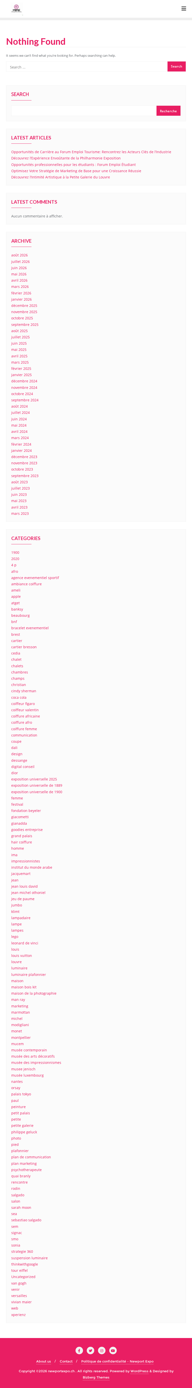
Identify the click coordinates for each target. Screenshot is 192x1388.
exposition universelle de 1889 (36, 785)
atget (15, 603)
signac (16, 1232)
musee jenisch (23, 1069)
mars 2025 (20, 362)
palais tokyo (21, 1094)
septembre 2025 (24, 324)
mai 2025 (18, 349)
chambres (19, 672)
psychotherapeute (26, 1169)
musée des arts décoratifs (33, 1056)
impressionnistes (25, 861)
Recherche (168, 111)
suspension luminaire (29, 1258)
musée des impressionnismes (36, 1062)
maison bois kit (23, 987)
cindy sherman (23, 691)
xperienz (18, 1314)
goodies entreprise (27, 829)
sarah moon (21, 1207)
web (14, 1308)
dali (14, 747)
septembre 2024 (24, 400)
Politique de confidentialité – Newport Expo (117, 1361)
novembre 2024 (24, 387)
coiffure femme (24, 728)
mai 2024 (18, 425)
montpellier (21, 1037)
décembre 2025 (24, 305)
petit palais (20, 1113)
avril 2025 (19, 356)
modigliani (20, 1024)
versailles (19, 1295)
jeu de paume (22, 898)
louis (15, 949)
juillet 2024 (20, 412)
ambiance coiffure (26, 584)
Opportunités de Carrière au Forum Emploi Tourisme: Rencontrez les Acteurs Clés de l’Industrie (91, 151)
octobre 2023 (22, 469)
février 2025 (21, 368)
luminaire (19, 968)
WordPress (139, 1371)
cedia (15, 653)
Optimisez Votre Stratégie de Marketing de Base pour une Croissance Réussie (76, 170)
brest (15, 634)
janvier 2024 (21, 450)
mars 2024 (20, 437)
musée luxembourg (27, 1075)
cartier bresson (24, 647)
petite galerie (22, 1125)
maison (17, 980)
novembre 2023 (24, 463)
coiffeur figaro (23, 703)
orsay (15, 1087)
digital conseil (22, 766)
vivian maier (21, 1302)
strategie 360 (22, 1251)
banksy (17, 609)
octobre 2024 (22, 393)
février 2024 (21, 444)
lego (14, 936)
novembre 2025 (24, 311)
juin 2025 (19, 343)
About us (43, 1361)
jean (14, 880)
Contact (66, 1361)
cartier (16, 640)
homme (17, 848)
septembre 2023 (24, 475)
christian (18, 684)
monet (16, 1031)
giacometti (20, 816)
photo (16, 1138)
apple (16, 596)
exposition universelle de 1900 (36, 791)
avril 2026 (19, 280)
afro (14, 571)
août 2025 (19, 330)
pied (15, 1144)
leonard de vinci (24, 943)
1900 (15, 552)
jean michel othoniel (28, 892)
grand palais (21, 835)
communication (24, 735)
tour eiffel (19, 1270)
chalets (17, 666)
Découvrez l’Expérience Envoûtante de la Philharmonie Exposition (66, 158)
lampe (16, 924)
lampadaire (20, 917)
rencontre (19, 1182)
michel (16, 1018)
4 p (13, 565)
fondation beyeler (26, 810)
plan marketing (24, 1163)
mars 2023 (20, 513)
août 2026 (19, 255)
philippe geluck (24, 1132)
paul (15, 1100)
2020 (15, 558)
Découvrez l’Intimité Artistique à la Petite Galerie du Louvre (60, 177)
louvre (16, 961)
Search (20, 94)
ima (14, 854)
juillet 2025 (20, 337)
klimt (15, 911)
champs (17, 678)
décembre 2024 (24, 381)
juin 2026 (19, 267)
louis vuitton (21, 955)
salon (15, 1201)
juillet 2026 (20, 261)
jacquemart (20, 873)
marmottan (20, 1012)
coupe (16, 741)
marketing (19, 1006)
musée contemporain (29, 1050)
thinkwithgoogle (24, 1264)
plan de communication (31, 1157)
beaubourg (20, 615)
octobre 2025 (22, 318)
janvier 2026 (21, 299)
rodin (15, 1188)
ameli (15, 590)
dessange (19, 760)
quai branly (20, 1176)
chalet (16, 659)
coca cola (18, 697)
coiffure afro (21, 722)
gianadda (19, 823)
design (16, 753)
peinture (18, 1106)
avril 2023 (19, 507)
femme (17, 798)
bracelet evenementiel (30, 628)
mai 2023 (18, 500)
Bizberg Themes (96, 1377)
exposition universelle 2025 (34, 779)
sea (14, 1213)
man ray (18, 999)
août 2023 (19, 482)
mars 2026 (20, 286)
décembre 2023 (24, 456)
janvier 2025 (21, 374)
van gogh (18, 1283)
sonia (15, 1245)
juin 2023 (19, 494)
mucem (17, 1043)
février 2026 (21, 293)
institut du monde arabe (31, 867)
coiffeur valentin (25, 709)
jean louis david (24, 886)
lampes (17, 930)
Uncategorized (23, 1276)
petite (16, 1119)
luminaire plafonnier (28, 974)
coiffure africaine (25, 716)
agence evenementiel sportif (35, 577)
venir (15, 1289)
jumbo (16, 905)
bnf (14, 621)
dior (14, 772)
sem (14, 1226)
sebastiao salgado (26, 1220)
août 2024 (19, 406)
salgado (17, 1195)
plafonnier (20, 1150)
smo (14, 1239)
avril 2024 (19, 431)
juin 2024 (19, 419)
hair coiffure (21, 842)
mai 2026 (18, 274)
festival (17, 804)
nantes (17, 1081)
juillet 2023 (20, 488)
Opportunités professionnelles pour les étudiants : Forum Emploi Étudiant (73, 164)
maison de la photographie (33, 993)
